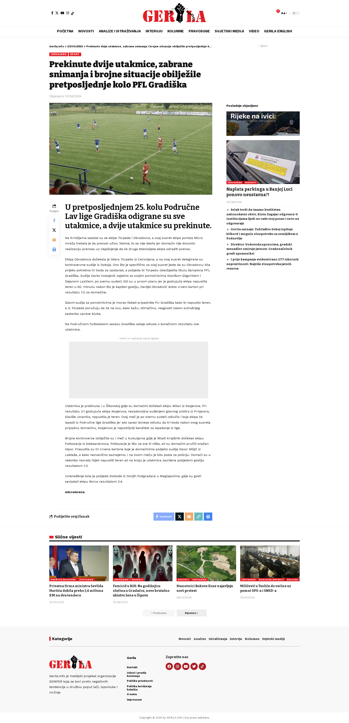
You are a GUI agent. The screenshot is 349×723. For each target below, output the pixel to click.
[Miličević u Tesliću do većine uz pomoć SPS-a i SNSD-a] (270, 563)
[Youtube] (185, 666)
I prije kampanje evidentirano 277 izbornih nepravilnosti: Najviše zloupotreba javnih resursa (262, 264)
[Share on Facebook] (54, 220)
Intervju (236, 639)
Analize (199, 639)
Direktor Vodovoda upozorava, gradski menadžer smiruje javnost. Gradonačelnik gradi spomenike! (259, 248)
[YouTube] (62, 13)
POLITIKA (292, 579)
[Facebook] (52, 13)
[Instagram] (67, 13)
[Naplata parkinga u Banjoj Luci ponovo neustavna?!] (263, 162)
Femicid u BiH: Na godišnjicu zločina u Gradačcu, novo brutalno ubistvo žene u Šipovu (141, 590)
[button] (283, 13)
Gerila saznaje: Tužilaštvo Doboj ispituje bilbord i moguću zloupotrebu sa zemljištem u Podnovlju (262, 233)
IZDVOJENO (58, 54)
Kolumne (252, 639)
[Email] (54, 239)
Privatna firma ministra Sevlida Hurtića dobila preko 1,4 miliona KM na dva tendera (76, 590)
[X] (57, 13)
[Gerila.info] (174, 13)
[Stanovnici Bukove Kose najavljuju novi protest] (206, 563)
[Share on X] (54, 230)
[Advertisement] (138, 370)
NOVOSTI (250, 182)
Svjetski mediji (273, 639)
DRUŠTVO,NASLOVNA (63, 579)
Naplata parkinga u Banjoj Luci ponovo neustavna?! (259, 191)
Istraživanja (218, 639)
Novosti (185, 639)
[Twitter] (194, 666)
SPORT (75, 54)
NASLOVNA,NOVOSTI (271, 579)
